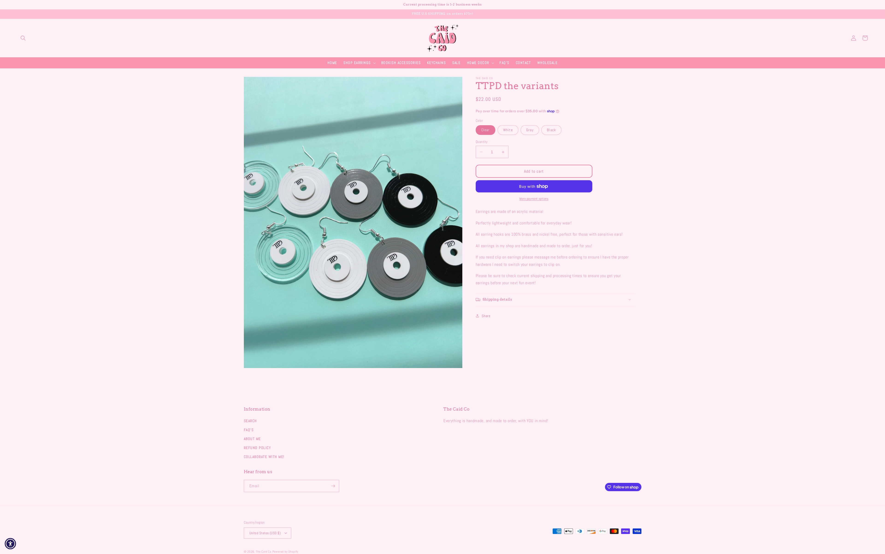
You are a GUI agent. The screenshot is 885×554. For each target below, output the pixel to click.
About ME (252, 438)
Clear (485, 130)
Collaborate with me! (264, 456)
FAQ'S (249, 429)
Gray (530, 130)
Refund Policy (257, 447)
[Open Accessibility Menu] (10, 543)
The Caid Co (263, 552)
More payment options (534, 199)
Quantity (482, 141)
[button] (23, 38)
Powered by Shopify (285, 552)
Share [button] (486, 315)
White (508, 130)
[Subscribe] (333, 486)
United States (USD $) (265, 533)
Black (551, 130)
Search (250, 420)
